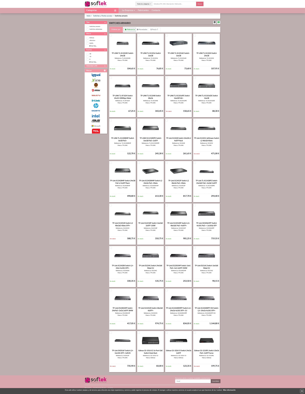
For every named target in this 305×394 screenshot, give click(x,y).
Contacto (156, 10)
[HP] (96, 105)
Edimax (91, 37)
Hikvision (92, 40)
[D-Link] (96, 100)
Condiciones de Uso (99, 388)
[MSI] (96, 90)
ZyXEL (91, 43)
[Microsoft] (96, 126)
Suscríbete (215, 381)
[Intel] (96, 115)
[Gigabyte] (96, 110)
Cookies (110, 388)
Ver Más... (94, 46)
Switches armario (94, 26)
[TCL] (96, 131)
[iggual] (96, 75)
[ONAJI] (96, 85)
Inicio (89, 16)
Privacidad (88, 388)
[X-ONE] (96, 80)
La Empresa (127, 10)
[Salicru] (96, 95)
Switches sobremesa (95, 29)
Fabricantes (143, 10)
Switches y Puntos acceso (102, 16)
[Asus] (96, 121)
